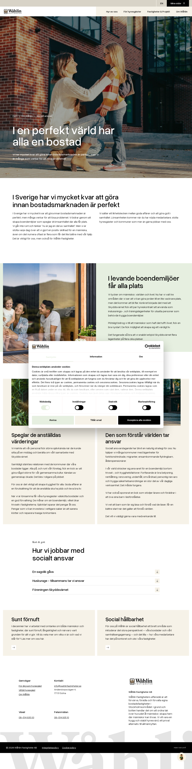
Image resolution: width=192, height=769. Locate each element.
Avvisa (52, 420)
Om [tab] (141, 356)
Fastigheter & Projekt (158, 11)
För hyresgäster (132, 11)
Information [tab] (96, 356)
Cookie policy (69, 747)
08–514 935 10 (61, 717)
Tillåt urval (96, 420)
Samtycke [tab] (51, 357)
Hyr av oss (112, 11)
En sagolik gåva (43, 572)
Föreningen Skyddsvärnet (50, 590)
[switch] (79, 407)
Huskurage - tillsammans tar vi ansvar (58, 581)
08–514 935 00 (26, 717)
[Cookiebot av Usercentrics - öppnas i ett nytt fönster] (147, 347)
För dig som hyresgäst (30, 685)
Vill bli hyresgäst (27, 690)
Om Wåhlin (182, 11)
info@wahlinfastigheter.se (67, 685)
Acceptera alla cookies (139, 420)
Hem (15, 115)
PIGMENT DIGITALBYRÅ (180, 747)
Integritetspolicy (50, 747)
